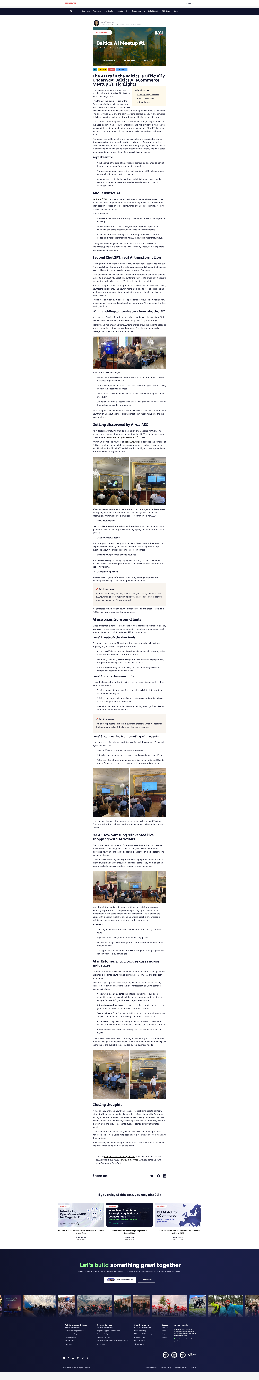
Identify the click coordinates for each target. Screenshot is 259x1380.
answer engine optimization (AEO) (121, 437)
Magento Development (105, 1327)
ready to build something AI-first (119, 1156)
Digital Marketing (140, 1331)
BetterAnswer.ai (132, 442)
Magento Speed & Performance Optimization (112, 1340)
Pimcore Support (70, 1340)
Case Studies (108, 11)
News (176, 11)
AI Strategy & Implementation (148, 95)
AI (144, 11)
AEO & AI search (139, 1340)
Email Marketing (139, 1337)
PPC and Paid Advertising (143, 1334)
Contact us (178, 1339)
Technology (136, 11)
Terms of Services (151, 1367)
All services (146, 1279)
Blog (163, 1334)
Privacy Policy (166, 1367)
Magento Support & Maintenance (108, 1331)
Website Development (72, 1327)
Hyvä (127, 11)
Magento (119, 11)
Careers (164, 1337)
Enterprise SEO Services (142, 1327)
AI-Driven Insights (143, 102)
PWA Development (71, 1337)
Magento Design (102, 1334)
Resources (97, 11)
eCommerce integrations (73, 1334)
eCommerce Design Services (74, 1331)
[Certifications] (179, 1355)
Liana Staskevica (107, 22)
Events (164, 1331)
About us (165, 1327)
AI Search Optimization (145, 98)
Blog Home (86, 11)
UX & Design (166, 11)
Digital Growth (153, 11)
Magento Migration (103, 1337)
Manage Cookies (181, 1367)
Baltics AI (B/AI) (100, 199)
